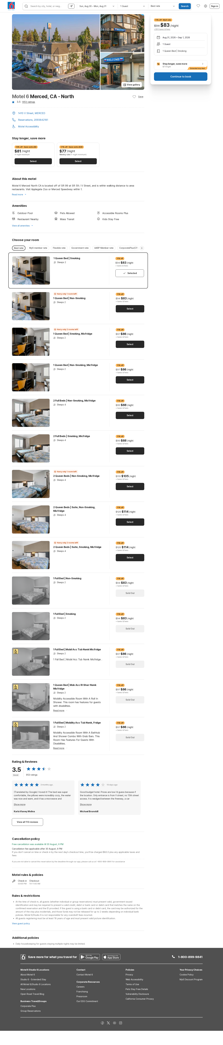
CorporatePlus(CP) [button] (128, 248)
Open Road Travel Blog (32, 994)
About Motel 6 (27, 974)
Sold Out (130, 593)
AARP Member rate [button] (103, 248)
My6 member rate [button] (38, 248)
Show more (19, 804)
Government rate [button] (80, 248)
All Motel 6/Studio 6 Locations (35, 984)
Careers (80, 986)
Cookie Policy (187, 974)
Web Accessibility (134, 979)
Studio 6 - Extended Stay (33, 979)
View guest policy (21, 923)
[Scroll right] (141, 248)
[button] (78, 113)
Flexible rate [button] (59, 248)
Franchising (82, 991)
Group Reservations (30, 1011)
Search (185, 6)
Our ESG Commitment (87, 1001)
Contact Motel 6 (84, 974)
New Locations (27, 989)
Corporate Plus (28, 1006)
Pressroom (81, 996)
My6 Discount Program (191, 979)
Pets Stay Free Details (137, 989)
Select (33, 161)
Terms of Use (132, 984)
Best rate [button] (18, 248)
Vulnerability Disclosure (137, 994)
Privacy (129, 974)
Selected (132, 273)
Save (140, 96)
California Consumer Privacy (140, 999)
